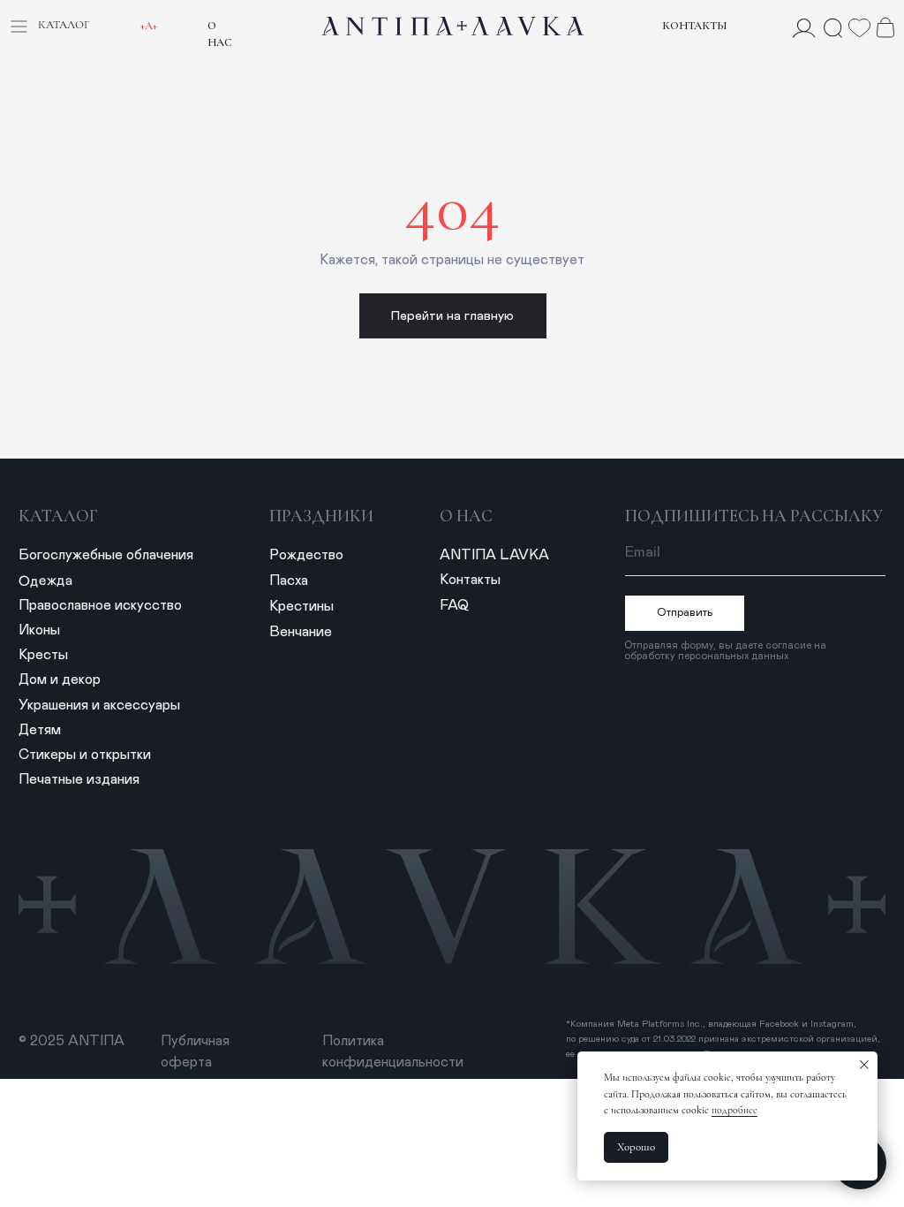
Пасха (288, 580)
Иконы (39, 630)
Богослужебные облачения (106, 555)
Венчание (300, 632)
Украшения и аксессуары (99, 705)
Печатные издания (79, 779)
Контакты (694, 26)
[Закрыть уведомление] (864, 1065)
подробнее (734, 1110)
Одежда (45, 580)
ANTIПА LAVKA (494, 555)
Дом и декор (60, 679)
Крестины (301, 606)
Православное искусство (100, 605)
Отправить (685, 613)
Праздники (321, 516)
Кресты (43, 655)
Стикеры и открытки (85, 755)
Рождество (306, 555)
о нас (466, 516)
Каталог (58, 516)
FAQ (454, 605)
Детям (40, 730)
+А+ (148, 26)
